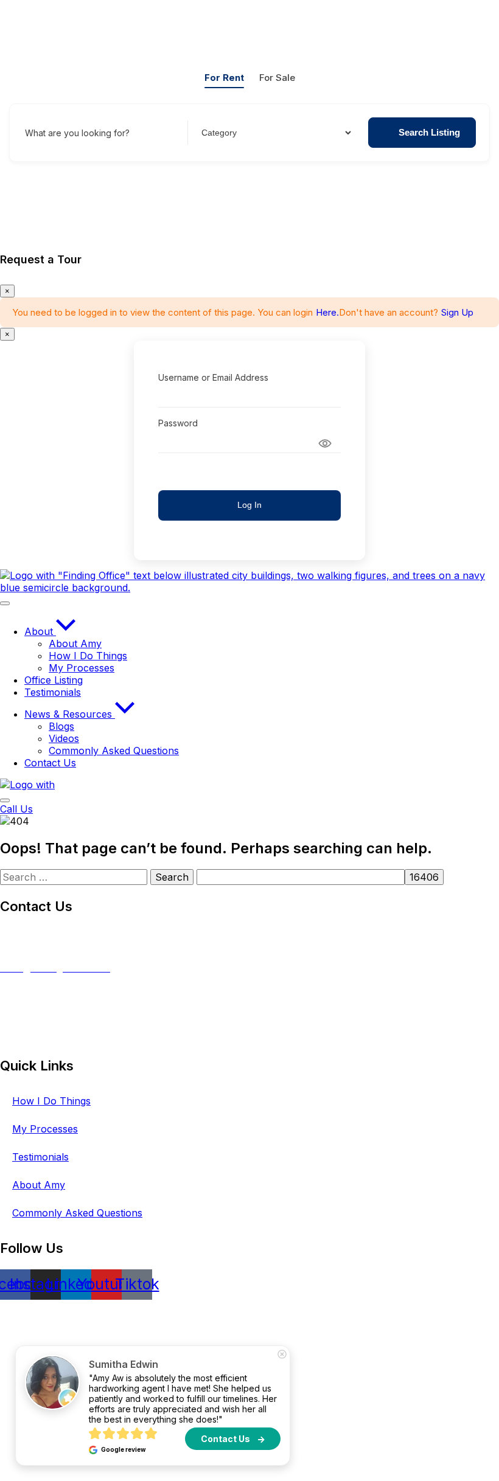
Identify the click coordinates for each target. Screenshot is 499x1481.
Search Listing (429, 132)
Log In (249, 505)
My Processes (45, 1129)
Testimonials (40, 1157)
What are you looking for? (77, 133)
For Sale (277, 77)
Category (218, 133)
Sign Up (457, 312)
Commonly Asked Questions (77, 1213)
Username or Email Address (213, 377)
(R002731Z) (69, 934)
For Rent (224, 77)
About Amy (38, 1185)
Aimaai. (368, 1315)
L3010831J (24, 1038)
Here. (327, 312)
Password (178, 423)
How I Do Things (51, 1101)
